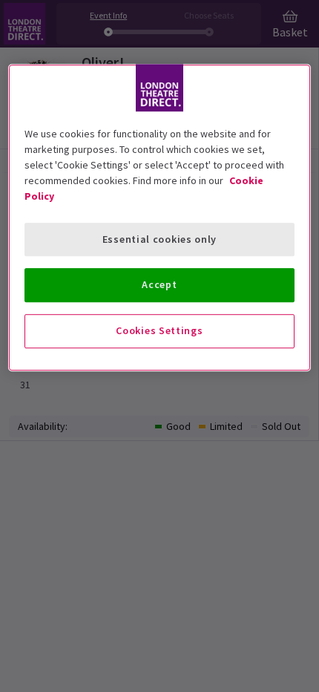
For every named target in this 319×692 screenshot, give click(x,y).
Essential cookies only (159, 239)
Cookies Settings (159, 330)
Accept (159, 285)
